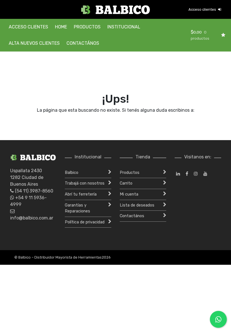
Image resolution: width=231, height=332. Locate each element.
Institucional (123, 27)
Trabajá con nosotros (85, 183)
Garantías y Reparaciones (77, 208)
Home (61, 27)
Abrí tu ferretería (81, 194)
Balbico (71, 172)
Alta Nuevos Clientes (34, 43)
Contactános (82, 43)
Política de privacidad (85, 222)
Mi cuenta (129, 194)
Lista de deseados (137, 205)
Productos (87, 27)
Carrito (126, 183)
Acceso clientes (202, 9)
